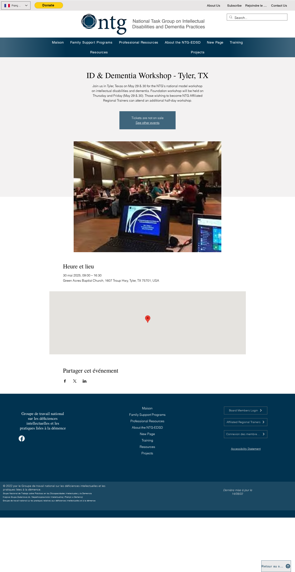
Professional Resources (147, 421)
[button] (236, 42)
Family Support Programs (147, 415)
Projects (147, 453)
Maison (147, 408)
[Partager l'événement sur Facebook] (65, 381)
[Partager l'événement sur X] (75, 381)
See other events (148, 123)
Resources (147, 447)
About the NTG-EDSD (147, 427)
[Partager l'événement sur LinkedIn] (84, 381)
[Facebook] (22, 438)
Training (147, 440)
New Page (147, 434)
